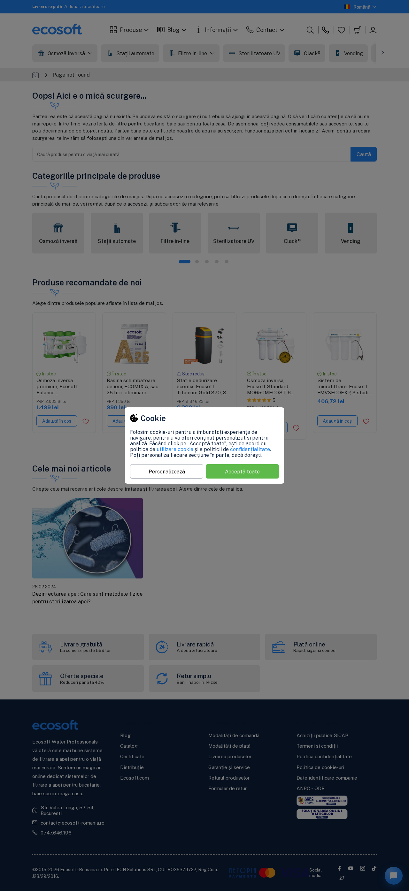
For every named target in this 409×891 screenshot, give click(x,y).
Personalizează (167, 471)
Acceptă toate (242, 471)
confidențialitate (250, 449)
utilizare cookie (175, 449)
